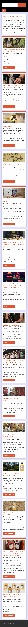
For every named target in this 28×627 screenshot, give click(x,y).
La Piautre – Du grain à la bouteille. (11, 399)
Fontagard (19, 210)
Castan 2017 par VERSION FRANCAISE (11, 514)
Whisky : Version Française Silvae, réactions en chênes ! (14, 51)
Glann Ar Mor (6, 563)
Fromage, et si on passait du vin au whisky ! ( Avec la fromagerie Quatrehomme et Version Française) (13, 245)
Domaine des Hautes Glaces (9, 208)
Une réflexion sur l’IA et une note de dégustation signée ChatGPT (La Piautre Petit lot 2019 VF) (12, 286)
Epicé (11, 92)
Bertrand (5, 205)
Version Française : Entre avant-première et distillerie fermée (13, 362)
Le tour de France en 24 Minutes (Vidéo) (13, 201)
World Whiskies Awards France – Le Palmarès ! (14, 126)
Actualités (5, 167)
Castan (9, 167)
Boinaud (9, 205)
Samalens (5, 135)
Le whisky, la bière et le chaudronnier (10, 435)
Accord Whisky (6, 439)
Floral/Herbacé (13, 519)
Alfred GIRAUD (7, 130)
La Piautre (19, 133)
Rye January (9, 95)
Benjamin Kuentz (15, 130)
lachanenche (9, 211)
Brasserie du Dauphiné (11, 366)
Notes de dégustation (12, 94)
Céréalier (5, 91)
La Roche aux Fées (13, 442)
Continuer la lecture (8, 67)
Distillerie (10, 91)
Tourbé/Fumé (19, 521)
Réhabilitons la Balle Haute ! (12, 164)
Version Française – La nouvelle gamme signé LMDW (13, 595)
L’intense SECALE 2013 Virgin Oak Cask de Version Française (13, 87)
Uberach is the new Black (11, 325)
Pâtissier (19, 94)
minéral (5, 94)
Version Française (16, 95)
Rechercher (22, 5)
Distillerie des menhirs (8, 131)
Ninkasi (14, 211)
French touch (15, 92)
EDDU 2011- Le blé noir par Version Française (11, 474)
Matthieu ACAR (16, 53)
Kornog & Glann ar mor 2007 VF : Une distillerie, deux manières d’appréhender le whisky (13, 554)
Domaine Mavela (17, 131)
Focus (22, 169)
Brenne (13, 205)
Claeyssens (5, 206)
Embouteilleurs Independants (9, 55)
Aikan (4, 366)
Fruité (20, 92)
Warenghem (19, 135)
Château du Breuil (20, 205)
